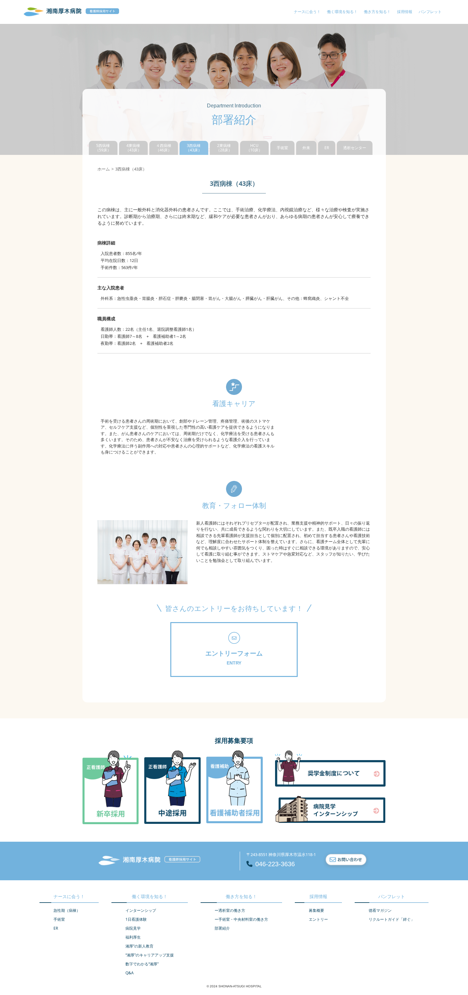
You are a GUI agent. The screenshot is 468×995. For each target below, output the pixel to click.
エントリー (318, 919)
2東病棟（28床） (224, 148)
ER (326, 147)
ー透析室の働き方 (230, 910)
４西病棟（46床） (164, 148)
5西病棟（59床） (103, 148)
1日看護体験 (136, 919)
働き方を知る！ (377, 11)
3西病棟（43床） (194, 148)
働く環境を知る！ (342, 11)
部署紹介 (222, 928)
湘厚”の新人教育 (139, 946)
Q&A (129, 973)
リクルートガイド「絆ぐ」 (392, 919)
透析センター (354, 147)
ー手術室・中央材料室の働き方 (241, 919)
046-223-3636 (275, 864)
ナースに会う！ (307, 11)
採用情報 (404, 11)
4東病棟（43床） (133, 148)
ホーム (103, 169)
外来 (306, 147)
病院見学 (133, 928)
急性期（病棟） (66, 910)
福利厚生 (133, 937)
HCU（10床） (254, 148)
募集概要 (316, 910)
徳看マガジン (380, 910)
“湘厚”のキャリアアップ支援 (149, 955)
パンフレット (430, 11)
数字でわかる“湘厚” (142, 964)
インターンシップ (140, 910)
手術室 (282, 147)
